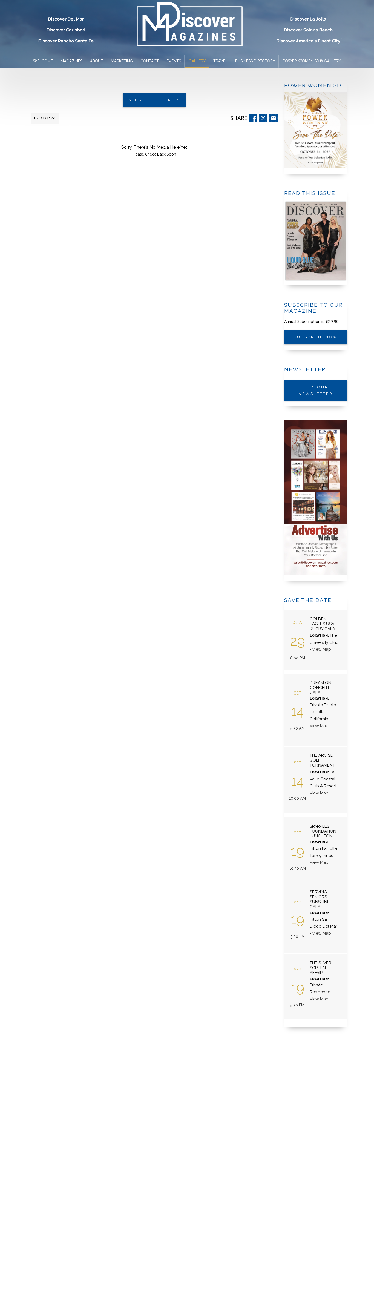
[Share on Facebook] (252, 118)
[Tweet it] (262, 118)
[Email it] (273, 118)
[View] (315, 241)
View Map (321, 649)
